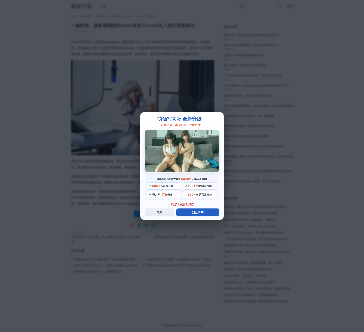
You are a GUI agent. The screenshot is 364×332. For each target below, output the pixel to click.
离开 (159, 212)
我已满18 (198, 212)
